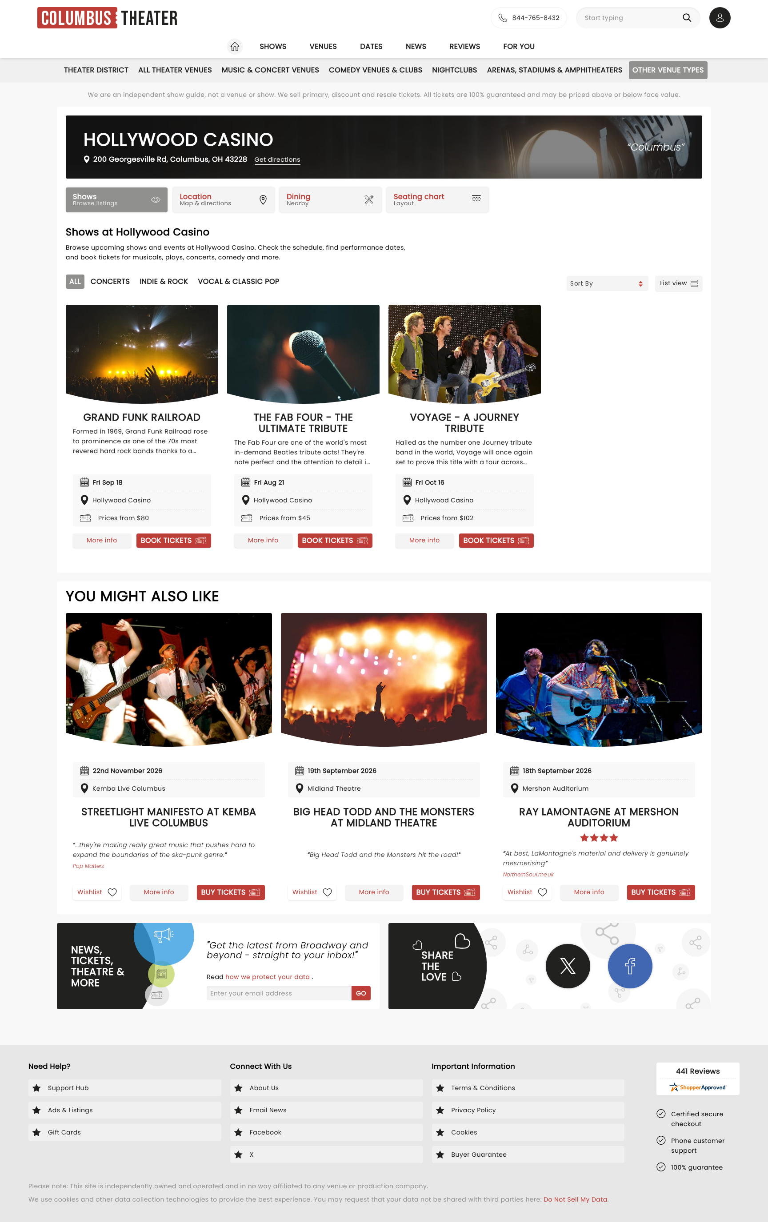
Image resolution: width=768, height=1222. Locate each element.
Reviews (465, 46)
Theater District (96, 70)
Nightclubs (454, 70)
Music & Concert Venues (270, 70)
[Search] (688, 18)
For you (519, 46)
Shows (273, 46)
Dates (371, 46)
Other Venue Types (668, 70)
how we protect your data (268, 976)
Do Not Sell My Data (575, 1199)
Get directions (277, 159)
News (416, 46)
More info (102, 540)
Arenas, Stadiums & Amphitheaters (555, 70)
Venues (323, 46)
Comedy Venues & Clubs (375, 70)
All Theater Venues (175, 70)
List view (673, 283)
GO (361, 993)
